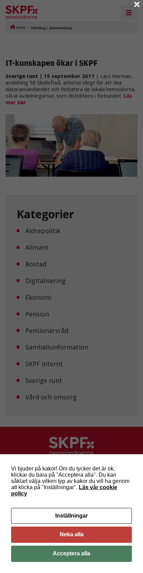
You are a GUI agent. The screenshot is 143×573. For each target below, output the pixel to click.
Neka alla (72, 534)
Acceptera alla (71, 553)
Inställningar (71, 516)
